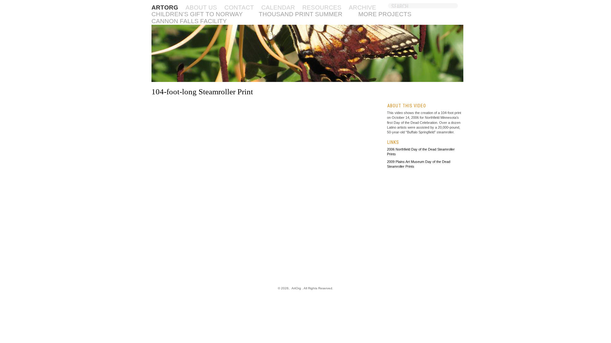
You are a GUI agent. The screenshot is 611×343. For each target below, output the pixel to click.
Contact (239, 7)
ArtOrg (296, 288)
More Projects (384, 14)
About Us (201, 7)
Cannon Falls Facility (189, 21)
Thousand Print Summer (300, 14)
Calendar (278, 7)
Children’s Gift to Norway (197, 14)
